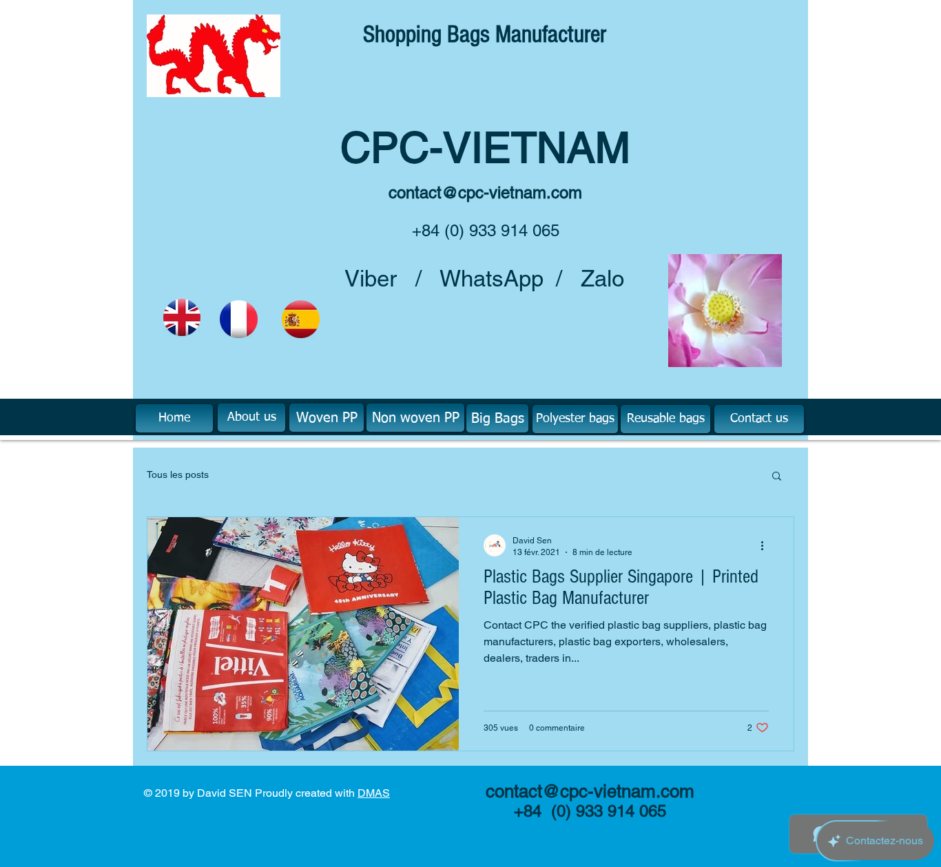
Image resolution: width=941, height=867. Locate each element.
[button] (776, 477)
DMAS (374, 793)
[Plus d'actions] (766, 545)
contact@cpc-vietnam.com (485, 192)
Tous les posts (178, 474)
